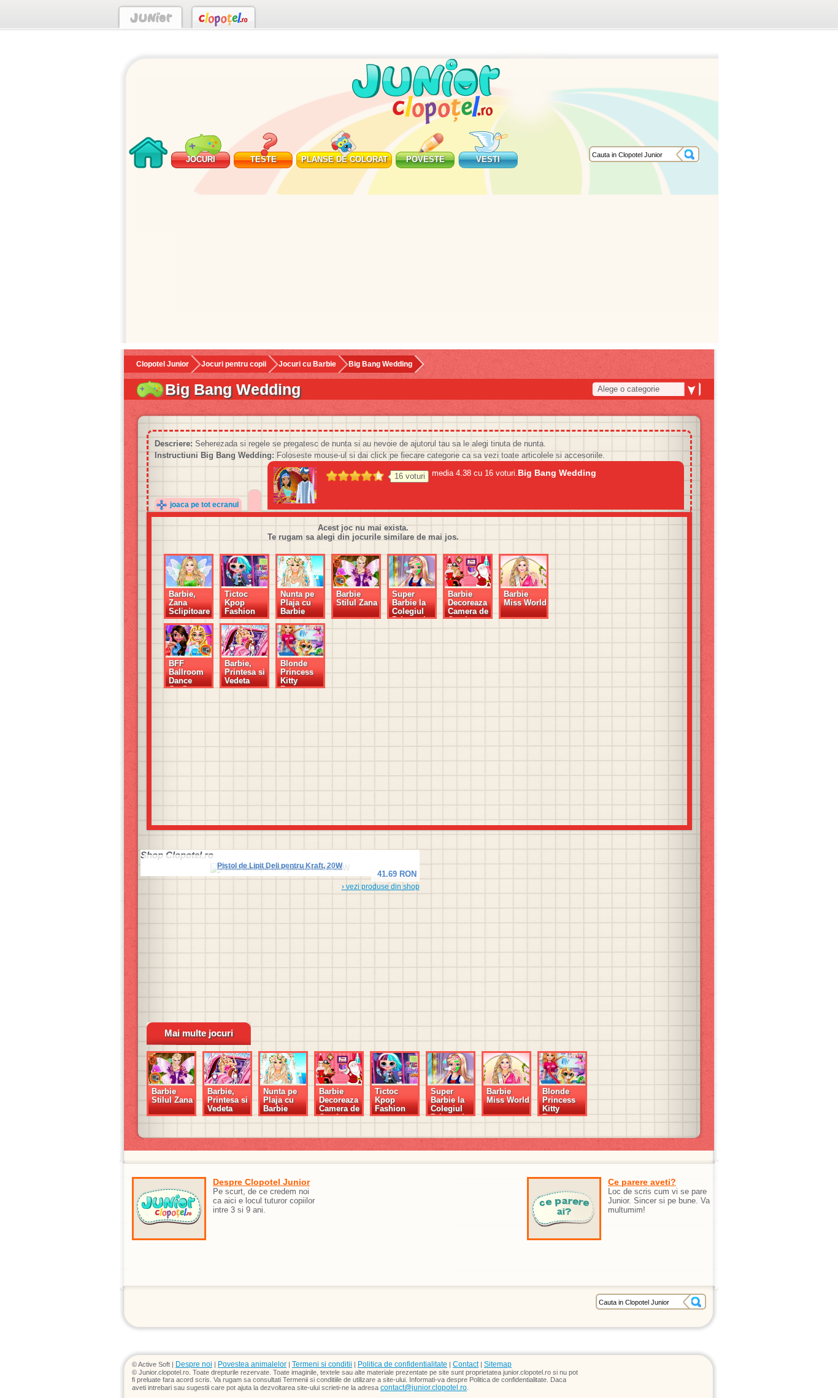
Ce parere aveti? (642, 1182)
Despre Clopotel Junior (261, 1182)
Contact (466, 1364)
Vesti (488, 159)
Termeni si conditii (322, 1364)
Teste (263, 159)
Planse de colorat (344, 159)
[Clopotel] (223, 20)
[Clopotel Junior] (150, 20)
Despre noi (193, 1364)
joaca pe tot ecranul (204, 504)
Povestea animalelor (252, 1364)
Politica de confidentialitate (402, 1364)
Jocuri (200, 159)
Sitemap (498, 1364)
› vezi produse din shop (381, 886)
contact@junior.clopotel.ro (423, 1387)
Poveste (425, 159)
